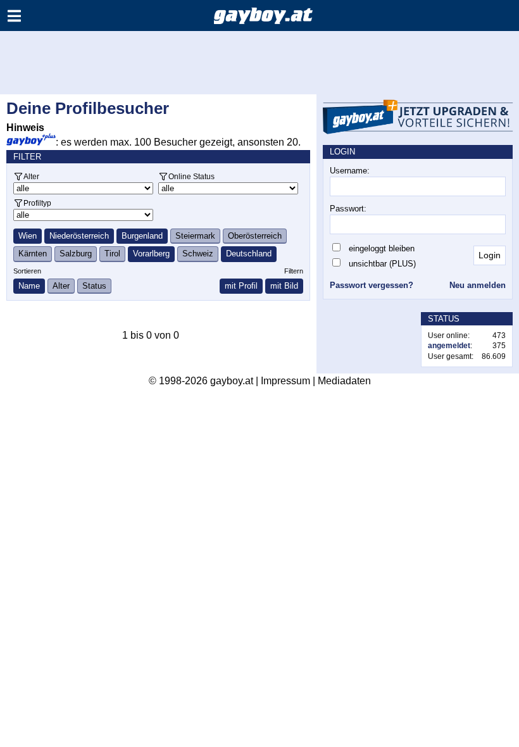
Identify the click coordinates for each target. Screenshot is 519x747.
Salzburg (75, 253)
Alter (31, 176)
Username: (350, 170)
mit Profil (241, 286)
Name (29, 286)
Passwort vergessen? (371, 285)
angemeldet (449, 345)
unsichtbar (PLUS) (382, 263)
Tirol (112, 253)
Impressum (285, 380)
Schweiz (197, 253)
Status (94, 286)
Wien (27, 236)
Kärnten (32, 253)
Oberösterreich (255, 236)
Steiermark (195, 236)
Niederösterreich (79, 236)
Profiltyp (37, 203)
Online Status (191, 176)
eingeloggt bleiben (382, 248)
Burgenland (142, 236)
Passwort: (348, 208)
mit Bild (284, 286)
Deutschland (249, 253)
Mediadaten (344, 380)
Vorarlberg (151, 253)
